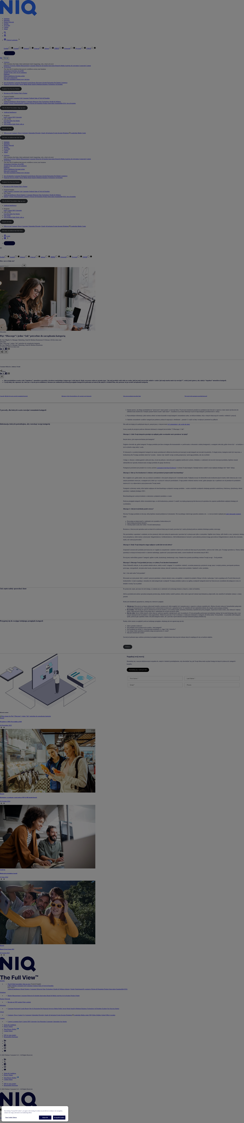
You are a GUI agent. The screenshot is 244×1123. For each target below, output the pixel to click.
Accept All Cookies (59, 1117)
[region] (35, 1113)
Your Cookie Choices (11, 1117)
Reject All (45, 1117)
